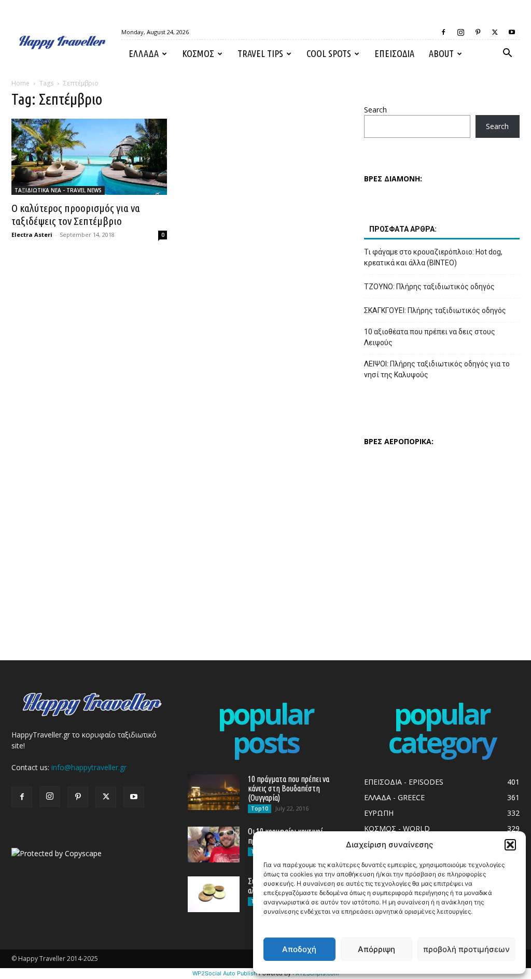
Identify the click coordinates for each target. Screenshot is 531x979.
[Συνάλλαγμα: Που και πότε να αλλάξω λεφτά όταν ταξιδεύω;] (214, 894)
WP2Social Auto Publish (224, 973)
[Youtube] (512, 32)
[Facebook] (443, 32)
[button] (510, 845)
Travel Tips (260, 53)
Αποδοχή (299, 949)
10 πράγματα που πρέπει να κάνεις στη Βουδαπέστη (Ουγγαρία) (288, 788)
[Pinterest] (477, 32)
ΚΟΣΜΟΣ (198, 53)
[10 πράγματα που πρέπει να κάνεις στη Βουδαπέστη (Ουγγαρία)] (214, 792)
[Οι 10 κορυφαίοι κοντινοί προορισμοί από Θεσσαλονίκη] (214, 844)
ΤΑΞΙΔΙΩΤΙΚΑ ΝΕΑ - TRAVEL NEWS (58, 190)
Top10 (259, 808)
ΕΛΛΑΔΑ (144, 53)
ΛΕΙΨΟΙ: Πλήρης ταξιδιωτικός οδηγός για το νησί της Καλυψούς (437, 369)
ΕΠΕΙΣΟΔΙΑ (394, 53)
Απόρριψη (376, 949)
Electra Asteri (31, 234)
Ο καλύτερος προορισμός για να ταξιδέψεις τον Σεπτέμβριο (75, 214)
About (441, 53)
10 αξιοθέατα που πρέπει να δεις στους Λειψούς (429, 337)
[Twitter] (494, 32)
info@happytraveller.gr (89, 767)
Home (20, 83)
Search (375, 110)
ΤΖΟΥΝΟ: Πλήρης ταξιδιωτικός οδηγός (429, 286)
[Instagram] (460, 32)
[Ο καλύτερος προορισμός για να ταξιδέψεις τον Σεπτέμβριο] (89, 157)
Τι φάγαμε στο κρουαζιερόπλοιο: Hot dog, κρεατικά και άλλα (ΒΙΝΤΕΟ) (433, 257)
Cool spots (328, 53)
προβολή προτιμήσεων (466, 949)
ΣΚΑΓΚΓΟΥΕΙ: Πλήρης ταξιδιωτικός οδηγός (435, 310)
